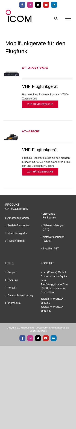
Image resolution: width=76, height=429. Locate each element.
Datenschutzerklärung (20, 295)
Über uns (12, 279)
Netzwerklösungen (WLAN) (53, 238)
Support (11, 272)
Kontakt (11, 287)
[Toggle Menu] (68, 18)
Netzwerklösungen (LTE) (53, 227)
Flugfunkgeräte (16, 240)
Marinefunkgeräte (17, 233)
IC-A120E (30, 131)
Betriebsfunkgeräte (18, 225)
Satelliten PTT (51, 248)
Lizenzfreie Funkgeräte (49, 215)
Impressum (14, 302)
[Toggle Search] (56, 18)
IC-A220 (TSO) (35, 67)
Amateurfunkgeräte (18, 217)
